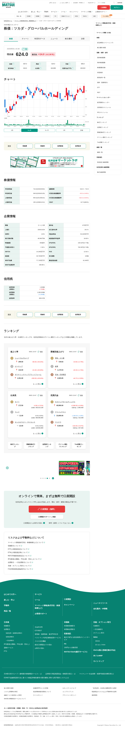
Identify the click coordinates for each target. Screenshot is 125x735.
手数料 (46, 12)
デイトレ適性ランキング (104, 137)
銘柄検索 (119, 2)
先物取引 (96, 626)
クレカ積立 (106, 16)
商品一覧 (19, 16)
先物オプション (66, 16)
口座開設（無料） (48, 509)
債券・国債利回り (102, 82)
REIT (98, 92)
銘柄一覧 (100, 152)
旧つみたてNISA (100, 644)
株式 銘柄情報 (101, 172)
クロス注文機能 (40, 641)
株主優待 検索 (101, 47)
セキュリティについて (69, 688)
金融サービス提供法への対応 (13, 695)
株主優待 (68, 39)
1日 (12, 130)
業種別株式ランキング (104, 132)
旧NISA (97, 641)
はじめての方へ (23, 12)
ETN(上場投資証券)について (18, 552)
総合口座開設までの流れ (43, 644)
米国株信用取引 (69, 629)
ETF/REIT (38, 630)
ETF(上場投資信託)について (18, 549)
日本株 (28, 16)
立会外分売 (39, 627)
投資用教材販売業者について (42, 691)
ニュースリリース (100, 603)
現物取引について (14, 546)
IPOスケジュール (102, 112)
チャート (25, 39)
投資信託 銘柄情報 (102, 162)
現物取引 (7, 626)
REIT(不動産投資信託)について (19, 556)
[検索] (114, 2)
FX (55, 16)
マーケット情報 (86, 12)
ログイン (117, 7)
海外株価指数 (101, 62)
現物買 (25, 146)
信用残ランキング (102, 127)
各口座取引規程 (8, 688)
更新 (26, 49)
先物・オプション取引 (102, 622)
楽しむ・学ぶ (35, 12)
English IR (91, 2)
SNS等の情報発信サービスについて (15, 698)
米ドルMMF (98, 656)
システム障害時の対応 (11, 691)
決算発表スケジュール (104, 107)
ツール (63, 12)
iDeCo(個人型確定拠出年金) (104, 650)
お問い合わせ (52, 2)
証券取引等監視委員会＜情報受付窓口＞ (60, 674)
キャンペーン (74, 12)
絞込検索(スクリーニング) (105, 42)
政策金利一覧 (101, 77)
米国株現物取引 (69, 626)
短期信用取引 (10, 637)
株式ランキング (102, 122)
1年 (64, 130)
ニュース (54, 39)
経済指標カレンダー (103, 102)
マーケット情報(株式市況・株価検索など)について (25, 542)
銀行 (95, 16)
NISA (76, 16)
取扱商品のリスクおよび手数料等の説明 (104, 691)
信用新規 (60, 146)
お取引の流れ (39, 648)
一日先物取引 (98, 629)
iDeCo (85, 16)
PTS (5, 651)
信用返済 (78, 146)
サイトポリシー (38, 695)
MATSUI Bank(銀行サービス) (75, 652)
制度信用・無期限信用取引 (14, 633)
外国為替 (100, 72)
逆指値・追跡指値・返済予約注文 (46, 634)
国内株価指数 (101, 57)
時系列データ (39, 39)
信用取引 (7, 629)
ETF (98, 87)
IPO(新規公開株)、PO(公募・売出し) (16, 644)
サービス (54, 12)
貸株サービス (8, 648)
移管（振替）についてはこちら (60, 523)
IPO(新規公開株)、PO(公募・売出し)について (24, 559)
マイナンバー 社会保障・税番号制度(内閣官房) (95, 674)
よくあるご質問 (64, 2)
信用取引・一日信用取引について (19, 562)
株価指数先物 (101, 67)
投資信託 (47, 16)
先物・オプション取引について (19, 566)
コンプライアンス (67, 691)
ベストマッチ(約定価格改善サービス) (48, 637)
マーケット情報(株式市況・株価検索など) (105, 24)
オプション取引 (98, 633)
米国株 (37, 16)
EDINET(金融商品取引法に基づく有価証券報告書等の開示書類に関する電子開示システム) (35, 678)
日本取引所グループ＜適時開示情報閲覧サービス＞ (22, 674)
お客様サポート (100, 12)
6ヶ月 (47, 130)
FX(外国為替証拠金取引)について (19, 569)
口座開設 (104, 7)
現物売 (42, 146)
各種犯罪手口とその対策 (40, 688)
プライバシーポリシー (69, 695)
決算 (83, 39)
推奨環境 (94, 695)
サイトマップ (98, 661)
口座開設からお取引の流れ (33, 523)
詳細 (81, 130)
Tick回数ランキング (103, 142)
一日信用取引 (10, 640)
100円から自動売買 (71, 647)
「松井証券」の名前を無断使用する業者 (104, 688)
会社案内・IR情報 (78, 2)
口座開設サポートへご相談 (47, 517)
